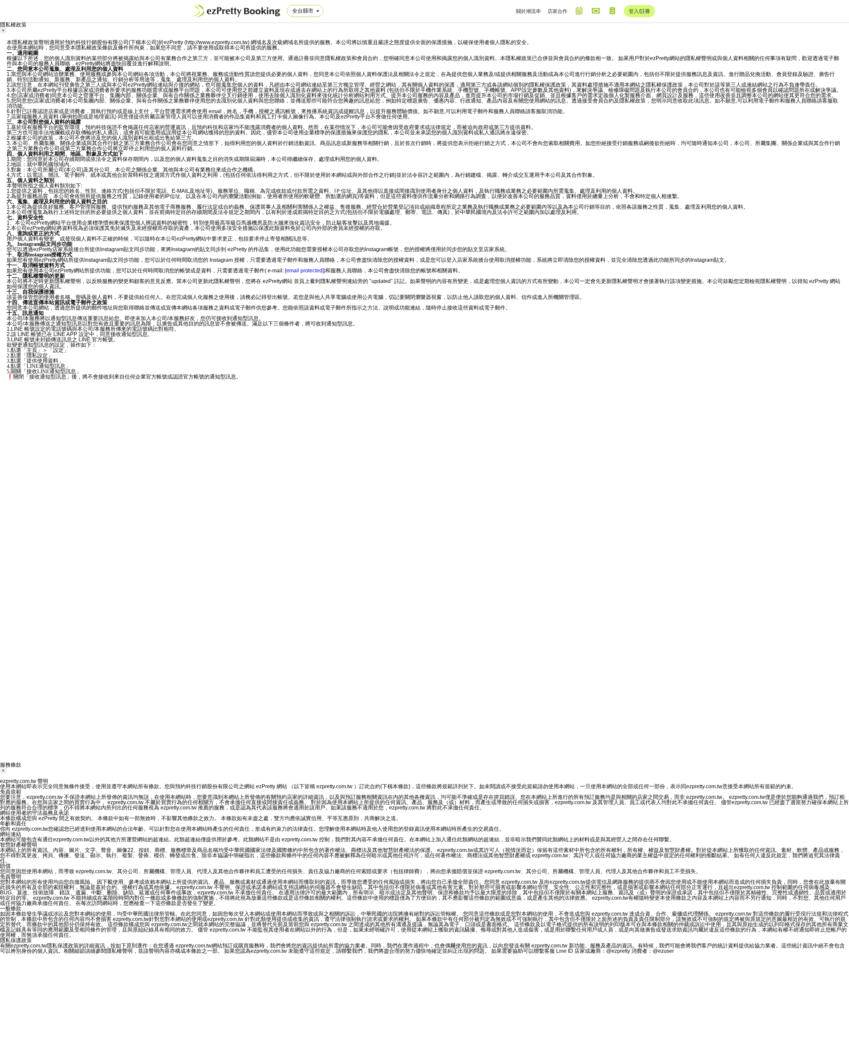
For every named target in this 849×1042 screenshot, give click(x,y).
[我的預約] (579, 11)
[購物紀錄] (612, 11)
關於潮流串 (528, 11)
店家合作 (557, 11)
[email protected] (304, 270)
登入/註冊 (639, 11)
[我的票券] (596, 11)
